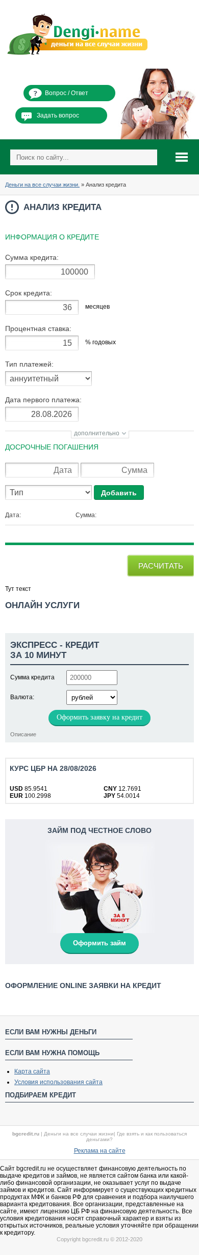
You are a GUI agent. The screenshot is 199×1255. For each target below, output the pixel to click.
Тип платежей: (29, 364)
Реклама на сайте (100, 1150)
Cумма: (86, 515)
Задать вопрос (58, 115)
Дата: (13, 515)
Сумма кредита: (32, 257)
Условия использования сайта (58, 1082)
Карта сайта (32, 1071)
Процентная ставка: (38, 328)
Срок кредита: (28, 293)
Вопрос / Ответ (66, 93)
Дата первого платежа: (43, 400)
